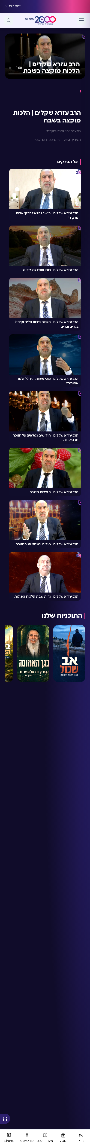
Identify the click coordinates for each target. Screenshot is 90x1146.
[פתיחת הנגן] (5, 1119)
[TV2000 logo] (45, 20)
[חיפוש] (8, 20)
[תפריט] (81, 20)
